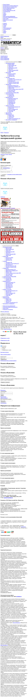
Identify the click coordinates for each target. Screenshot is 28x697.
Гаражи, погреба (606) (13, 70)
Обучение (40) (11, 76)
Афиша (4, 13)
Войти (4, 21)
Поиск (4, 4)
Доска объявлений (7, 9)
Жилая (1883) (11, 64)
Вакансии (6, 132)
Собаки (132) (11, 116)
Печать (10, 154)
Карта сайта (5, 18)
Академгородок (6, 11)
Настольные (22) (12, 99)
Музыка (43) (11, 108)
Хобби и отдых (10, 105)
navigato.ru (23, 526)
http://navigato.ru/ (16, 622)
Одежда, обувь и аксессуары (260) (15, 89)
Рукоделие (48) (11, 110)
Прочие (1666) (11, 91)
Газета (13, 8)
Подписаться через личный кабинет (8, 360)
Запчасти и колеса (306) (13, 83)
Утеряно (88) (11, 95)
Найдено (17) (11, 96)
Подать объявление (7, 8)
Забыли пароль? (4, 397)
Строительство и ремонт (12, 92)
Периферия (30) (11, 102)
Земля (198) (10, 71)
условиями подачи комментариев (14, 174)
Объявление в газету (5, 338)
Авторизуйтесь (6, 167)
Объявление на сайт (5, 340)
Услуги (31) (10, 104)
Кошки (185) (11, 115)
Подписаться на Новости (8, 5)
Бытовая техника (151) (13, 85)
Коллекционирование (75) (14, 106)
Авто (8, 77)
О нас (4, 12)
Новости (16, 5)
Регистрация (3, 396)
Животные (9, 113)
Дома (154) (10, 66)
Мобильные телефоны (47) (14, 86)
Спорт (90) (10, 111)
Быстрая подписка (5, 352)
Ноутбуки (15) (11, 100)
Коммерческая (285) (12, 67)
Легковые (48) (11, 78)
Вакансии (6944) (12, 73)
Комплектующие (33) (13, 98)
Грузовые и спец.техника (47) (14, 79)
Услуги (8, 112)
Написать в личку (4, 154)
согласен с (12, 174)
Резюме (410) (11, 74)
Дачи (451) (10, 69)
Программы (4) (11, 103)
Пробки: (2, 48)
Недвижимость (10, 63)
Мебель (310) (11, 87)
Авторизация (3, 403)
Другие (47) (11, 117)
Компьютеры (9, 97)
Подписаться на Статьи (8, 6)
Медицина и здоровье (11, 119)
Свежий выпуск (4, 56)
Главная (8, 4)
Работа (8, 72)
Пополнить (3, 390)
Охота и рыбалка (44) (13, 109)
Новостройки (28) (12, 65)
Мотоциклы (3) (11, 80)
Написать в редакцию (8, 19)
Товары (8, 84)
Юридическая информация (9, 16)
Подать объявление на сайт (9, 10)
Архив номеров (4, 57)
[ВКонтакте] (1, 159)
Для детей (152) (11, 90)
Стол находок (9, 93)
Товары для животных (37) (14, 118)
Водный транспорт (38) (13, 82)
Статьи (15, 6)
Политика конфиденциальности (10, 17)
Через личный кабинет (6, 354)
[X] (5, 159)
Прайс (4, 15)
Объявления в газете (6, 350)
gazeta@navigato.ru (8, 329)
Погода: (2, 47)
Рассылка (4, 346)
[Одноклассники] (3, 159)
